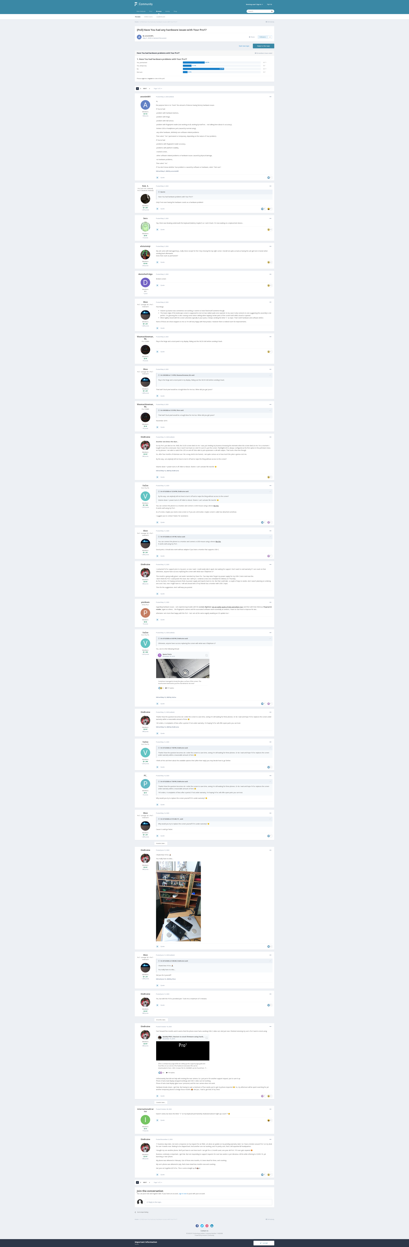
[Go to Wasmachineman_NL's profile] (145, 349)
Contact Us (204, 1231)
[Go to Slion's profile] (145, 315)
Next (145, 88)
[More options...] (270, 97)
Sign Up (269, 4)
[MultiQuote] (157, 177)
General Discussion (159, 38)
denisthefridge (145, 274)
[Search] (272, 11)
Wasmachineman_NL (145, 337)
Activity (167, 11)
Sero (145, 218)
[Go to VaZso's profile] (145, 496)
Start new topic (244, 46)
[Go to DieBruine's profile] (145, 445)
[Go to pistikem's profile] (145, 613)
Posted (162, 97)
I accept (264, 1243)
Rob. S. (145, 186)
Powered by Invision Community (204, 1235)
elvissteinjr (145, 246)
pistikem (145, 602)
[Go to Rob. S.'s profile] (145, 199)
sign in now (183, 1194)
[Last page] (149, 88)
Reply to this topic (263, 46)
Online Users (148, 17)
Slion (145, 302)
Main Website (141, 11)
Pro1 (150, 11)
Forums (137, 17)
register (150, 78)
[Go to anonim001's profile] (139, 37)
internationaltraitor (145, 1110)
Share (252, 37)
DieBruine (145, 437)
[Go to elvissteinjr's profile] (145, 254)
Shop (175, 11)
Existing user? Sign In (254, 4)
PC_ (145, 775)
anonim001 (149, 36)
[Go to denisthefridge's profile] (145, 282)
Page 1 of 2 (157, 88)
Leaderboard (160, 17)
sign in (144, 78)
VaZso (145, 485)
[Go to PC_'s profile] (145, 784)
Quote (163, 177)
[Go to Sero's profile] (145, 226)
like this (216, 506)
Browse (158, 11)
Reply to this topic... (155, 1202)
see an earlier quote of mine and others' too (227, 607)
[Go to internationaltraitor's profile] (145, 1120)
